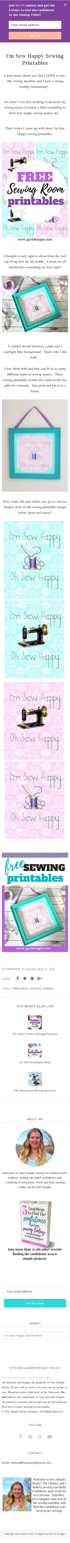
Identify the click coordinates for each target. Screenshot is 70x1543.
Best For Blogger (57, 1533)
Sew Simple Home (24, 1533)
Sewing (48, 988)
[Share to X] (25, 978)
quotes (36, 988)
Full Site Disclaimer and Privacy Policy (26, 1377)
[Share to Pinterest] (32, 978)
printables (21, 988)
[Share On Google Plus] (40, 978)
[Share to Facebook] (17, 978)
